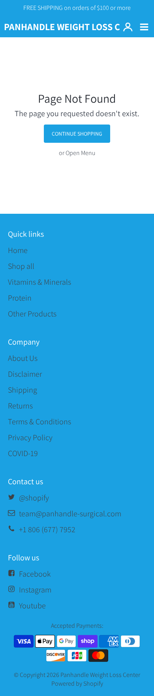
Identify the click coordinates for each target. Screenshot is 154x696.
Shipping (22, 390)
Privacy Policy (30, 437)
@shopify (34, 498)
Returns (20, 406)
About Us (23, 358)
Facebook (35, 574)
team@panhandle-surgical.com (70, 513)
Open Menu (81, 153)
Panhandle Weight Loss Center (100, 675)
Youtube (32, 605)
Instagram (35, 590)
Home (18, 250)
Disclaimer (25, 374)
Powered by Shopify (77, 683)
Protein (20, 298)
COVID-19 (23, 453)
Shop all (21, 266)
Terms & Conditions (39, 421)
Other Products (32, 314)
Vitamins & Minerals (39, 282)
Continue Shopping (77, 133)
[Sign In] (128, 27)
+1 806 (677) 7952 (47, 529)
